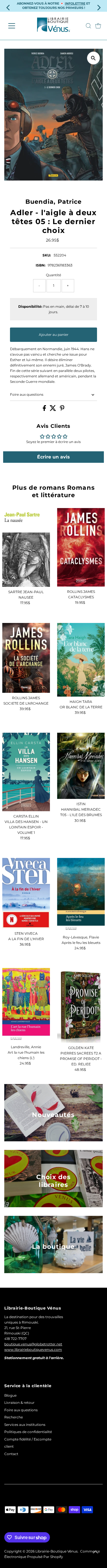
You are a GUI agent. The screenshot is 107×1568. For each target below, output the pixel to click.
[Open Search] (88, 25)
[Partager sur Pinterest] (62, 409)
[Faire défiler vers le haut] (95, 1552)
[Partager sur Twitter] (53, 409)
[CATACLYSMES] (81, 547)
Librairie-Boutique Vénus (56, 1551)
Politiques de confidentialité (28, 1432)
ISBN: (40, 265)
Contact (11, 1454)
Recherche (13, 1417)
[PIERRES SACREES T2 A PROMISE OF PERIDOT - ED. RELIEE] (81, 1005)
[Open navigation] (16, 26)
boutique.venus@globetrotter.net (33, 1344)
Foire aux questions (26, 394)
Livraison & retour (19, 1402)
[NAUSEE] (26, 547)
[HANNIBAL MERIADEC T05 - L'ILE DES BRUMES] (81, 766)
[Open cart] (98, 25)
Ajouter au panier (53, 334)
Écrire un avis (53, 457)
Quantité (53, 275)
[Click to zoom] (93, 58)
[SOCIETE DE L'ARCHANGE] (26, 658)
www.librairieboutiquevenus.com (33, 1349)
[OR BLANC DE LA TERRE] (81, 660)
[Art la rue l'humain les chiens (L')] (26, 1005)
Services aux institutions (24, 1424)
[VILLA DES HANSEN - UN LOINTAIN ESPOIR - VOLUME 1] (26, 772)
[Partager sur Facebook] (45, 409)
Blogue (10, 1395)
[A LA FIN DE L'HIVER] (26, 893)
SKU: (47, 255)
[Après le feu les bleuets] (81, 895)
